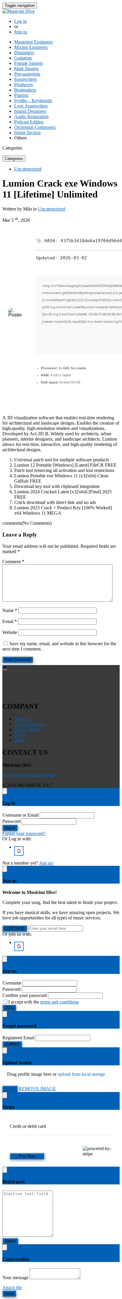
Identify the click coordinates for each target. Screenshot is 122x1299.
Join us (20, 31)
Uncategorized (27, 168)
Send (9, 1293)
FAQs (19, 734)
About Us (23, 718)
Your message (15, 1277)
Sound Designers (30, 111)
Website (9, 632)
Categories (14, 158)
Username (11, 982)
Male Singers (26, 68)
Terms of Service (30, 724)
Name (9, 610)
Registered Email (18, 1037)
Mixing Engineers (31, 47)
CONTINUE (15, 928)
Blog (18, 740)
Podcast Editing (29, 121)
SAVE (10, 1089)
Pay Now (27, 1156)
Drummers (24, 52)
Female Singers (28, 63)
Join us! (46, 863)
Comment (13, 561)
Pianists (21, 95)
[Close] (4, 791)
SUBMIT (12, 1044)
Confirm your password (24, 995)
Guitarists (23, 57)
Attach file (12, 1287)
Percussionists (27, 73)
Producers (23, 84)
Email (9, 621)
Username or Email (20, 815)
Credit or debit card (28, 1126)
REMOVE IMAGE (37, 1088)
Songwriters (25, 79)
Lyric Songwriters (31, 105)
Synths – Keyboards (33, 100)
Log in (20, 21)
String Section (27, 132)
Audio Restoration (31, 116)
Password (11, 821)
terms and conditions (59, 1001)
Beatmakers (25, 89)
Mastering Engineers (33, 41)
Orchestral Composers (35, 127)
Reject (10, 1241)
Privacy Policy (27, 729)
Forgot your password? (24, 833)
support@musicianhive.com (28, 775)
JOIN (9, 1008)
